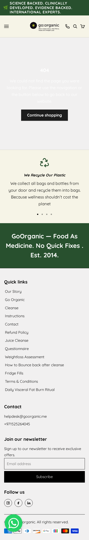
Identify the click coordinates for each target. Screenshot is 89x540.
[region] (44, 182)
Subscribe (44, 476)
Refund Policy (16, 332)
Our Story (13, 291)
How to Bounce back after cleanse (34, 365)
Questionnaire (17, 348)
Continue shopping (44, 115)
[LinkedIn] (29, 503)
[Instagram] (8, 503)
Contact (11, 324)
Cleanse (11, 308)
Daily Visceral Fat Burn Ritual (30, 389)
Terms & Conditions (21, 381)
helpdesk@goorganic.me (25, 416)
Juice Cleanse (16, 340)
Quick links (16, 282)
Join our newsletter (25, 439)
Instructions (14, 316)
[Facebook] (18, 503)
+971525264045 (17, 424)
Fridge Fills (14, 373)
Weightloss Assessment (24, 357)
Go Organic (15, 299)
